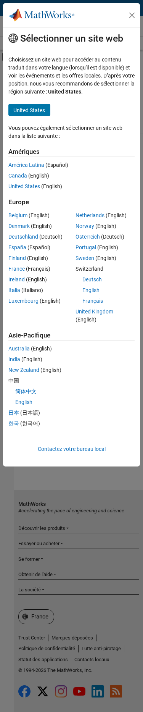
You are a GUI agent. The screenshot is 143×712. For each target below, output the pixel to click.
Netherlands (90, 215)
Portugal (86, 247)
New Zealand (23, 370)
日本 (13, 413)
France (16, 269)
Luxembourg (23, 301)
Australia (19, 349)
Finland (17, 258)
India (14, 359)
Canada (17, 176)
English (91, 290)
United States (24, 186)
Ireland (16, 279)
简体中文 (26, 391)
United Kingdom (94, 311)
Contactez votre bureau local (72, 449)
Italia (14, 290)
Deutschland (23, 237)
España (17, 247)
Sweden (85, 258)
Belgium (17, 215)
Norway (85, 226)
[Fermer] (132, 15)
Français (92, 301)
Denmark (19, 226)
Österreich (88, 237)
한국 (13, 423)
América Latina (26, 165)
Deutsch (92, 279)
